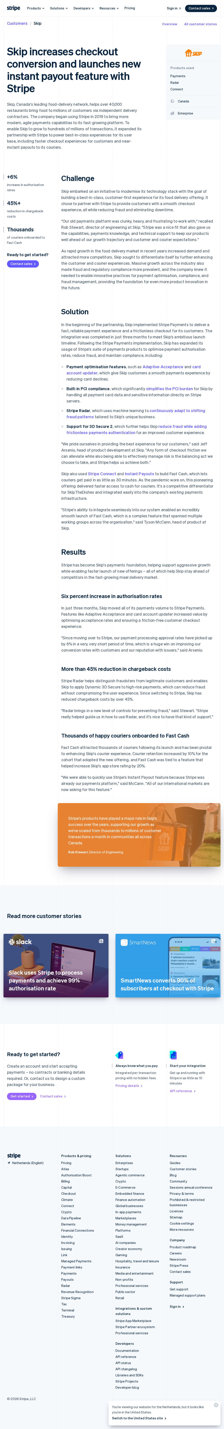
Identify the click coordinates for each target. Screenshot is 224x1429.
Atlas (65, 1169)
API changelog (126, 1369)
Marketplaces (126, 1218)
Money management (131, 1224)
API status (123, 1363)
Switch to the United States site (137, 1418)
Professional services (132, 1285)
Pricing (129, 8)
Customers (17, 23)
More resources (182, 1229)
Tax (64, 1304)
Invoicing (68, 1242)
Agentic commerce (130, 1175)
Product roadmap (183, 1247)
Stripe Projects (127, 1381)
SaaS (119, 1236)
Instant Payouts (139, 473)
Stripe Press (179, 1265)
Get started (20, 1096)
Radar (65, 1285)
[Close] (215, 1406)
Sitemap (176, 1217)
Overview (169, 24)
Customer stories (183, 1169)
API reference (181, 1091)
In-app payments (128, 1212)
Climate (67, 1199)
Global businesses (129, 1206)
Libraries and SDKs (130, 1375)
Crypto (66, 1212)
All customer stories (200, 24)
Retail (120, 1298)
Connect (67, 1206)
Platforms (123, 1230)
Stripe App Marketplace (133, 1320)
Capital (66, 1187)
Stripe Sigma (70, 1298)
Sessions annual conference (191, 1187)
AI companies (126, 1242)
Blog (173, 1175)
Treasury (68, 1316)
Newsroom (178, 1259)
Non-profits (124, 1279)
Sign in (172, 8)
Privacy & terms (182, 1193)
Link (64, 1255)
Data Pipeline (71, 1218)
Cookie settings (182, 1223)
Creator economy (129, 1249)
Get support (179, 1289)
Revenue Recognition (77, 1292)
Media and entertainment (135, 1273)
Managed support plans (187, 1295)
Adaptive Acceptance (163, 366)
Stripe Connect (102, 473)
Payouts (67, 1279)
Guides (175, 1163)
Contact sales (199, 8)
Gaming (121, 1255)
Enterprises (124, 1163)
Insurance (123, 1267)
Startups (122, 1169)
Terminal (67, 1310)
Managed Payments (76, 1261)
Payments (69, 1273)
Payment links (71, 1267)
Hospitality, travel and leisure (137, 1261)
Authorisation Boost (76, 1175)
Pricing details (127, 1085)
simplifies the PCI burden (169, 388)
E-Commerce (125, 1187)
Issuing (66, 1249)
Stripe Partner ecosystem (135, 1327)
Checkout (68, 1193)
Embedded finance (130, 1193)
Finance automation (130, 1199)
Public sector (125, 1292)
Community (178, 1181)
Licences (177, 1211)
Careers (176, 1253)
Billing (65, 1181)
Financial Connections (77, 1230)
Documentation (127, 1350)
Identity (67, 1236)
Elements (68, 1224)
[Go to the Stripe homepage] (12, 1156)
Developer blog (127, 1387)
